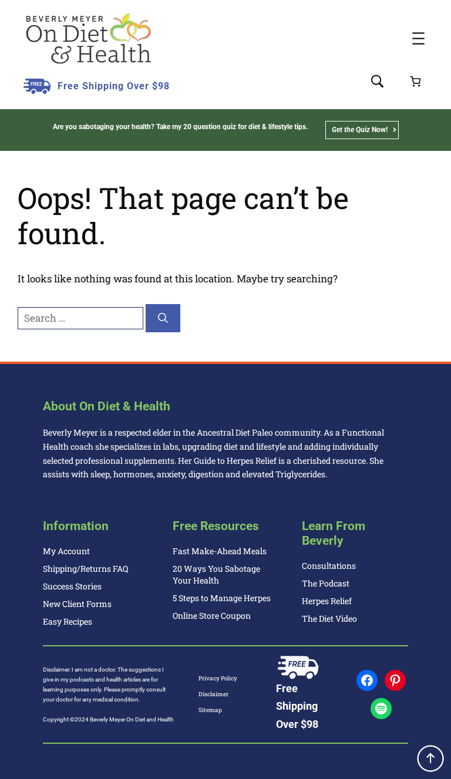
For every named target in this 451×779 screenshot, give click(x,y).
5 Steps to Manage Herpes (222, 597)
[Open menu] (418, 38)
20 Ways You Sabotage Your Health (216, 574)
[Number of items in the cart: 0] (415, 81)
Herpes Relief (327, 600)
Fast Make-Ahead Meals (220, 551)
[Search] (163, 318)
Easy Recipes (67, 621)
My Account (66, 551)
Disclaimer (213, 694)
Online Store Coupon (212, 615)
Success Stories (72, 586)
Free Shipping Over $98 (114, 86)
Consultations (329, 565)
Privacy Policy (217, 678)
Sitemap (210, 710)
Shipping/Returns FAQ (85, 568)
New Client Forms (77, 603)
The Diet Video (329, 618)
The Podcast (325, 583)
